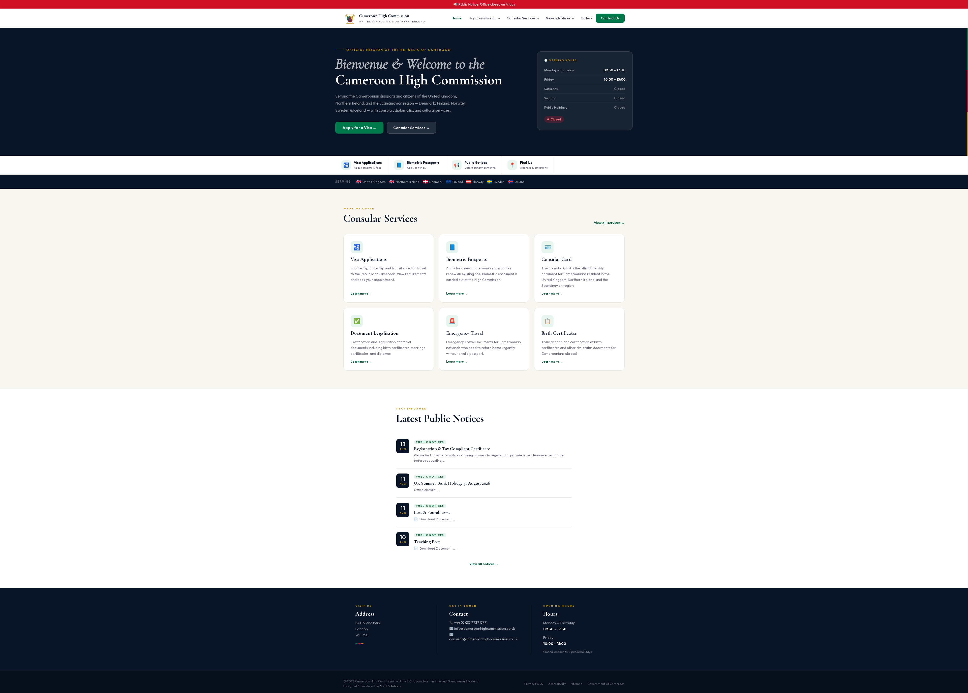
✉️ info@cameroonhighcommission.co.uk (482, 628)
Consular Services (521, 18)
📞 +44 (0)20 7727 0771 (468, 622)
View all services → (609, 223)
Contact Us (610, 18)
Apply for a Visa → (359, 127)
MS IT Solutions (390, 686)
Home (456, 18)
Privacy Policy (533, 684)
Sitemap (576, 684)
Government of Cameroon (606, 684)
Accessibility (557, 684)
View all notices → (484, 564)
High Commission (482, 18)
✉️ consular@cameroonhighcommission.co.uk (483, 636)
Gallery (586, 18)
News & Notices (558, 18)
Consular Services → (411, 127)
